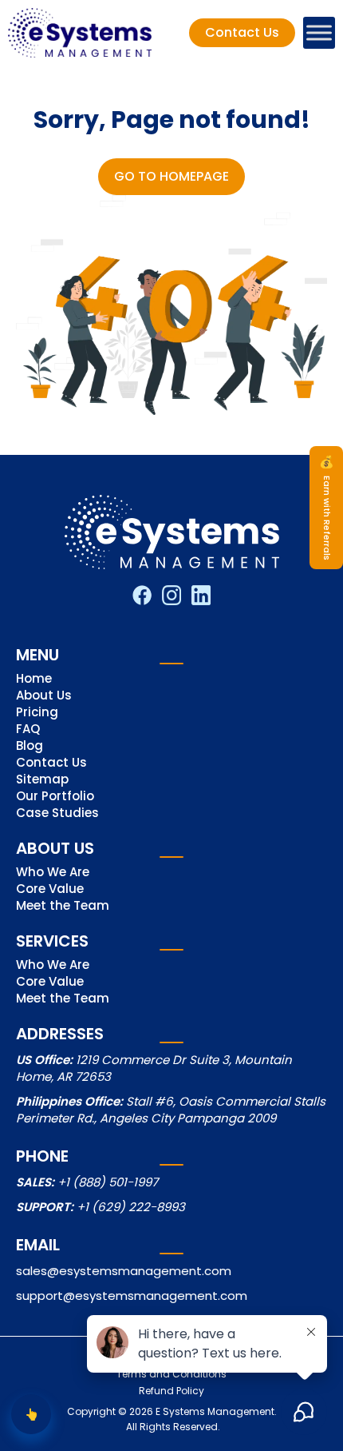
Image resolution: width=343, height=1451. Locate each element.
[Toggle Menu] (319, 32)
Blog (29, 746)
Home (34, 679)
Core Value (50, 890)
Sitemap (42, 780)
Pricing (37, 713)
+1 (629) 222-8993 (131, 1206)
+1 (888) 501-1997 (107, 1182)
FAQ (28, 730)
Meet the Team (62, 906)
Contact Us (51, 763)
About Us (44, 696)
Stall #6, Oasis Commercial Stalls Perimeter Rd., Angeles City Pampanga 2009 (170, 1109)
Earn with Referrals (326, 507)
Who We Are (52, 873)
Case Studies (57, 814)
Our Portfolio (55, 797)
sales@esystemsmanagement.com (123, 1270)
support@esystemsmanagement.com (131, 1295)
